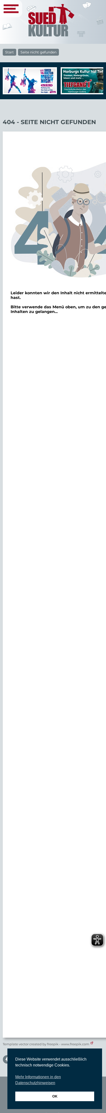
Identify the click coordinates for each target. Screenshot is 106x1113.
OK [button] (54, 1096)
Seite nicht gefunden (38, 52)
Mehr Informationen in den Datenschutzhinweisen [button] (38, 1080)
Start (9, 52)
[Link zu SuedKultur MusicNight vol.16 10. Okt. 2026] (28, 80)
